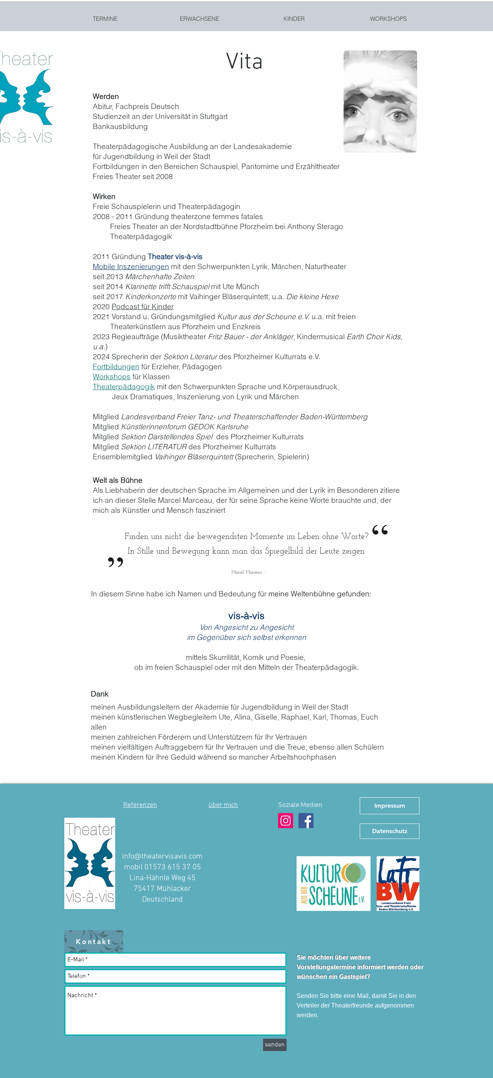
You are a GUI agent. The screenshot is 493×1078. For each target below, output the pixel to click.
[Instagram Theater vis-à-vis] (285, 820)
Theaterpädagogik (124, 386)
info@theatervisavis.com (162, 856)
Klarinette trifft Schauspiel (167, 286)
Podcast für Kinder (143, 306)
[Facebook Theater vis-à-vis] (306, 820)
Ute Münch (241, 286)
